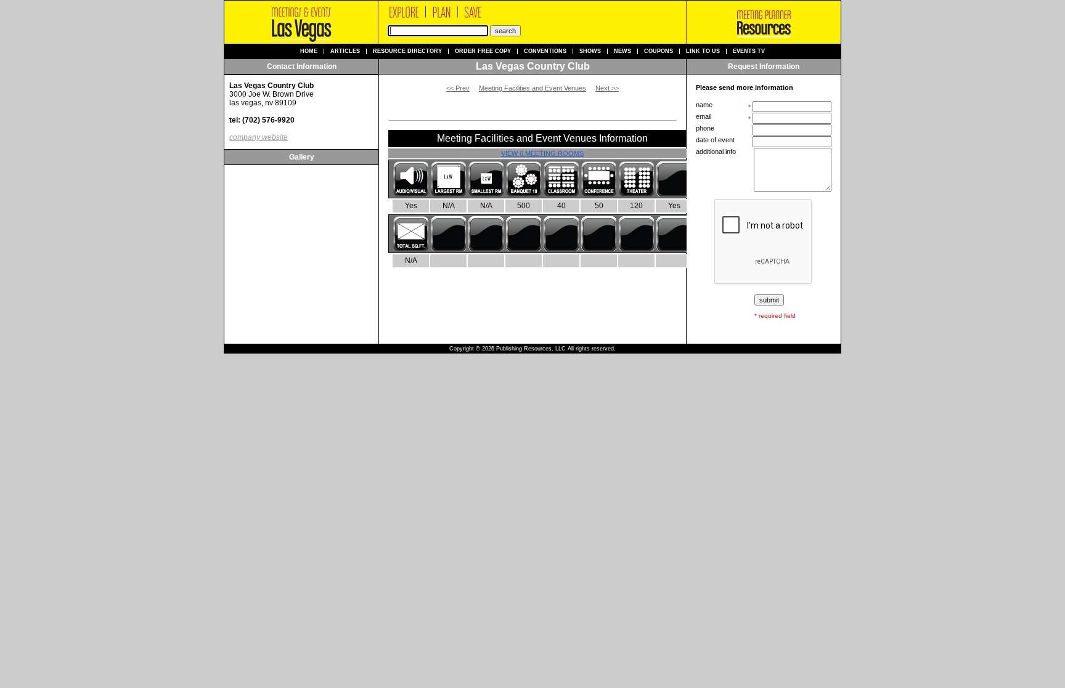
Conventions (545, 51)
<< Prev (458, 88)
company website (258, 137)
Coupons (658, 51)
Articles (345, 51)
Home (308, 51)
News (622, 51)
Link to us (703, 51)
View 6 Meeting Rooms (542, 153)
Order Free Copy (483, 51)
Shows (590, 51)
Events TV (749, 51)
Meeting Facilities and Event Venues (532, 88)
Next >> (607, 88)
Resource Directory (407, 51)
